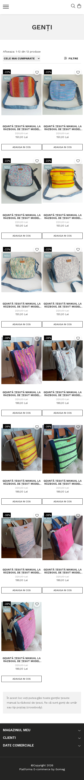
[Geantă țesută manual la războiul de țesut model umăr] (21, 360)
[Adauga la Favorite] (37, 72)
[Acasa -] (26, 7)
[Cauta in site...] (73, 6)
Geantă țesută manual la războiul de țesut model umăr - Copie (63, 482)
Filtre (72, 58)
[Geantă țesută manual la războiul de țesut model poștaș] (21, 94)
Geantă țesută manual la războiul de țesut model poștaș (22, 128)
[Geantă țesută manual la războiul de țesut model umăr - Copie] (62, 449)
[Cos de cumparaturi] (79, 6)
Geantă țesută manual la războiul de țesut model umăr (22, 394)
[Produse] (6, 8)
